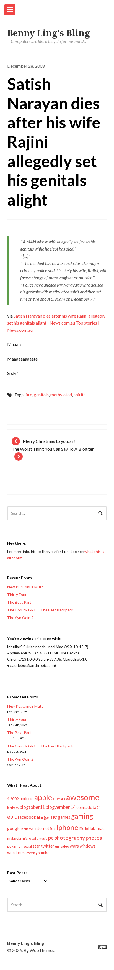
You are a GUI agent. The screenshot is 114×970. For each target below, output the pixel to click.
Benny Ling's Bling (48, 33)
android (26, 798)
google (13, 828)
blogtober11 (32, 807)
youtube (42, 853)
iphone (67, 827)
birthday (13, 808)
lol (87, 828)
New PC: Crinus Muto (25, 586)
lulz (93, 828)
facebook (27, 817)
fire (28, 394)
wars (74, 845)
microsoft (30, 838)
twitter (47, 845)
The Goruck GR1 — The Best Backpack (40, 609)
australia (59, 799)
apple (43, 797)
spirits (80, 394)
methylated (61, 394)
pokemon (15, 846)
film (40, 817)
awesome (82, 797)
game (50, 816)
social (28, 846)
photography (69, 837)
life (81, 828)
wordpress (17, 852)
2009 (14, 799)
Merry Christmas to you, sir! (49, 441)
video (65, 846)
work (31, 853)
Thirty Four (17, 594)
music (43, 838)
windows (87, 846)
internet (42, 828)
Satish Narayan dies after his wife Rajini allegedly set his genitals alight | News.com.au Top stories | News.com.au (56, 323)
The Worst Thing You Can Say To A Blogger (53, 448)
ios (53, 828)
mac (100, 828)
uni (57, 846)
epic (12, 816)
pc (50, 837)
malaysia (14, 838)
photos (94, 837)
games (64, 817)
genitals (41, 394)
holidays (27, 829)
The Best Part (19, 602)
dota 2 (93, 807)
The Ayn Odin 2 (20, 617)
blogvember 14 (61, 807)
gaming (82, 816)
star (36, 845)
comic (81, 807)
